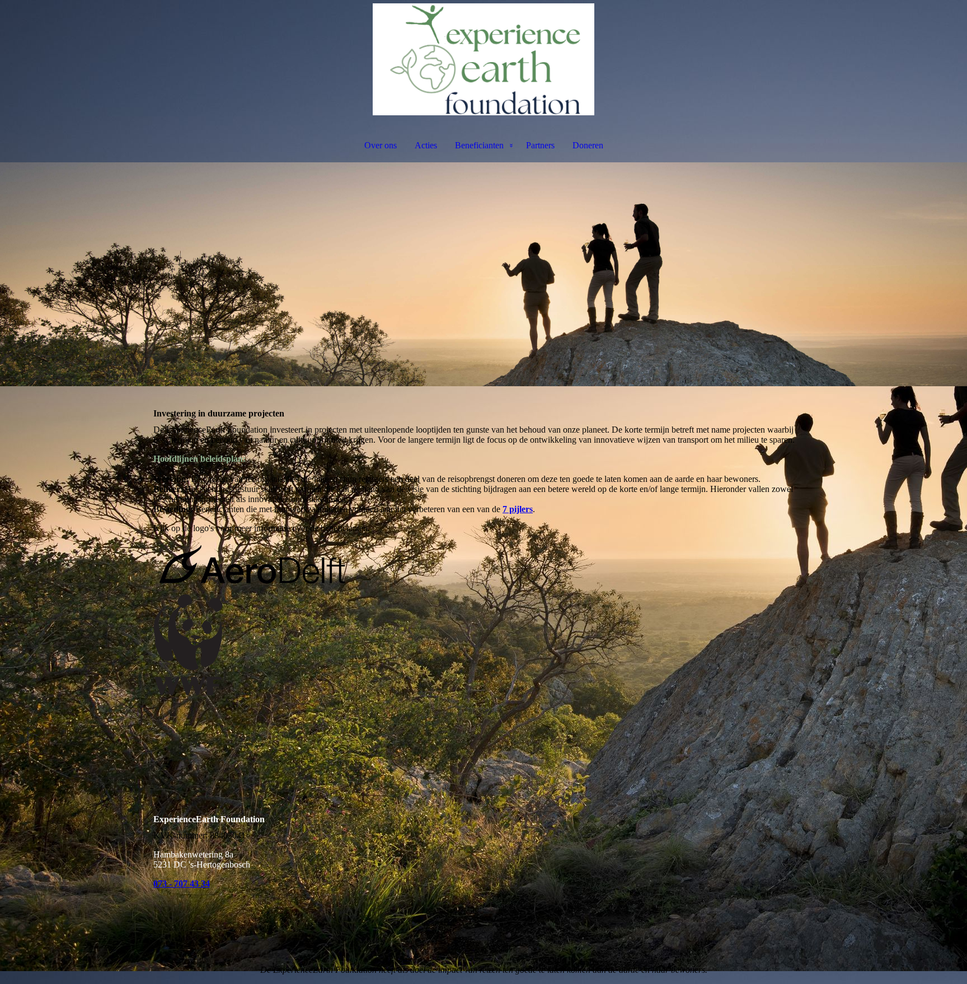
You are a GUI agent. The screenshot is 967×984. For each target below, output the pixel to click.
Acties (426, 145)
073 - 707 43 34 (181, 883)
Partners (540, 145)
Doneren (587, 145)
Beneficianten (479, 145)
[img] (483, 59)
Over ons (380, 145)
